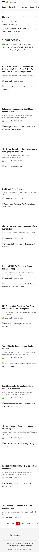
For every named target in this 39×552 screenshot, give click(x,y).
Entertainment (21, 28)
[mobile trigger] (4, 2)
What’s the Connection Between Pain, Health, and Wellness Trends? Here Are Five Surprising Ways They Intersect (18, 69)
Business (13, 28)
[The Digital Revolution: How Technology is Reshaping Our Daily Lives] (19, 135)
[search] (29, 2)
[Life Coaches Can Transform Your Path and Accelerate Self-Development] (19, 293)
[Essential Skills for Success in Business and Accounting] (19, 253)
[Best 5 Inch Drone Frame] (19, 175)
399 (23, 523)
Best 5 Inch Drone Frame (12, 189)
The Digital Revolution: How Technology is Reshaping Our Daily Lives (19, 150)
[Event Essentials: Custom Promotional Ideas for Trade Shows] (19, 372)
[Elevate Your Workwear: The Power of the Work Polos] (19, 213)
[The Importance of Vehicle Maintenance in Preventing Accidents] (19, 412)
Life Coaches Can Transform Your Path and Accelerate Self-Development (18, 307)
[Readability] (11, 2)
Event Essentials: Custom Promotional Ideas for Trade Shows (17, 387)
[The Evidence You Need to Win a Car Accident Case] (19, 492)
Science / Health (7, 31)
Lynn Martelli (8, 81)
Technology (16, 31)
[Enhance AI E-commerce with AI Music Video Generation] (19, 95)
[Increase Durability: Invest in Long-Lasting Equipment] (19, 452)
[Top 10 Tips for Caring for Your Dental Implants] (19, 332)
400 (28, 523)
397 (13, 523)
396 (7, 523)
